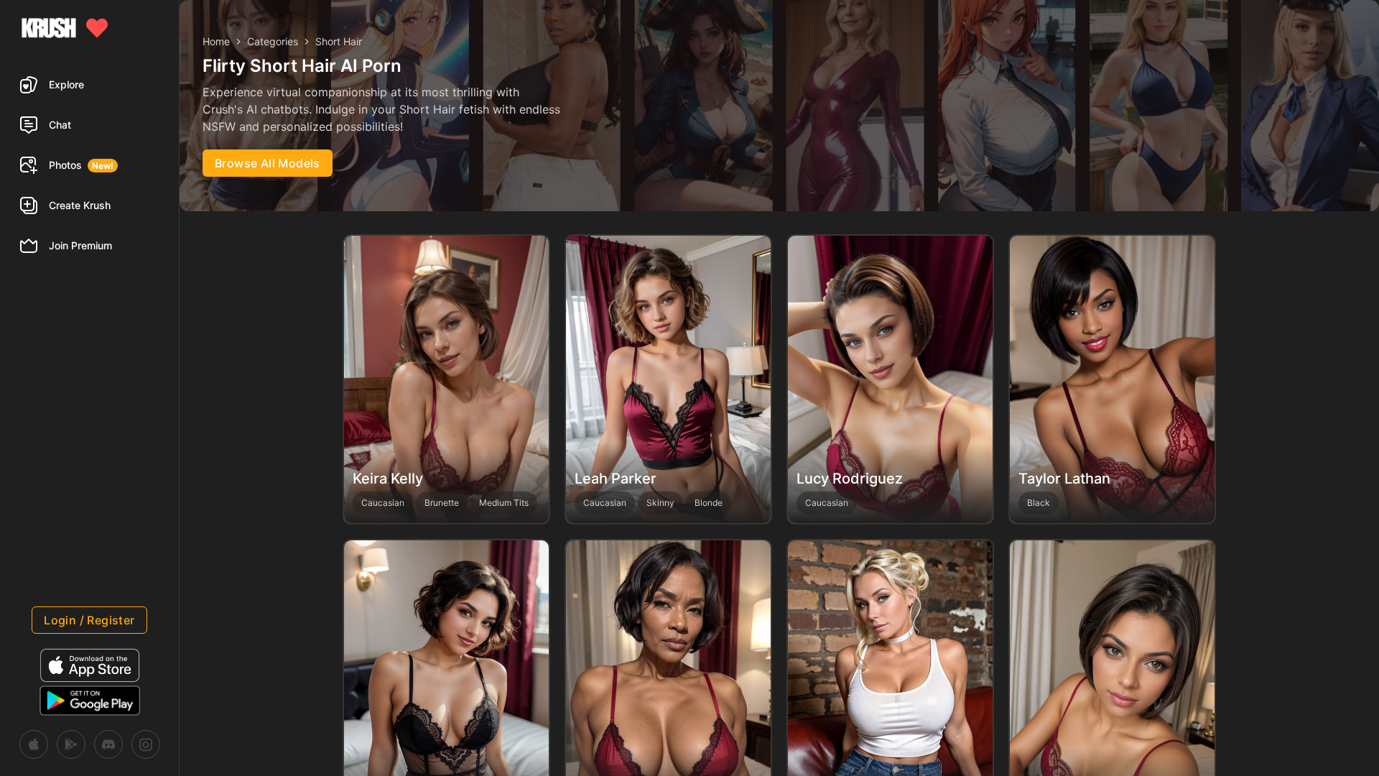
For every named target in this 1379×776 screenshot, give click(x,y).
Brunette (441, 502)
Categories (272, 41)
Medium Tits (504, 502)
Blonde (709, 502)
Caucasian (382, 502)
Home (216, 41)
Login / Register (89, 620)
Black (1038, 502)
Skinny (660, 502)
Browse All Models (267, 163)
